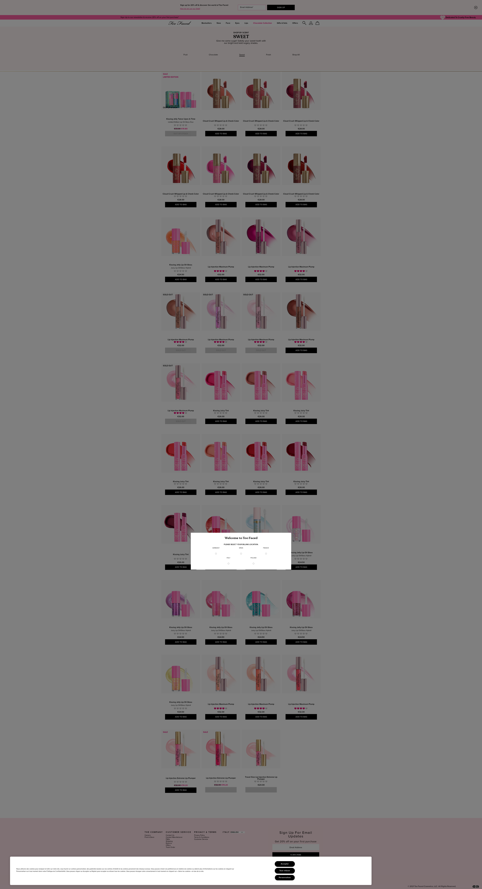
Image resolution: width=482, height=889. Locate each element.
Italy (228, 558)
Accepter (285, 864)
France (266, 548)
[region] (191, 871)
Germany (216, 548)
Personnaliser (285, 877)
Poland (253, 558)
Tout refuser (284, 871)
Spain (241, 548)
